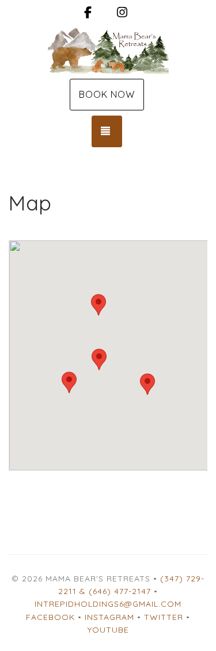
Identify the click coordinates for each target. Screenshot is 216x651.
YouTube (108, 630)
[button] (99, 359)
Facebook (50, 617)
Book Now (107, 94)
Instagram (109, 617)
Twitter (163, 617)
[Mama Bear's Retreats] (108, 51)
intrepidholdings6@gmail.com (108, 604)
